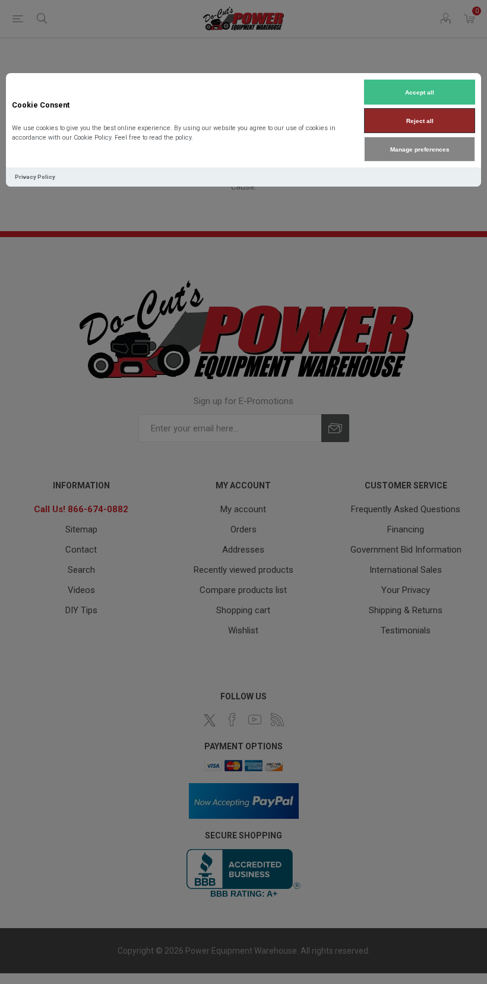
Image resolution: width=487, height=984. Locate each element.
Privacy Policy (35, 177)
